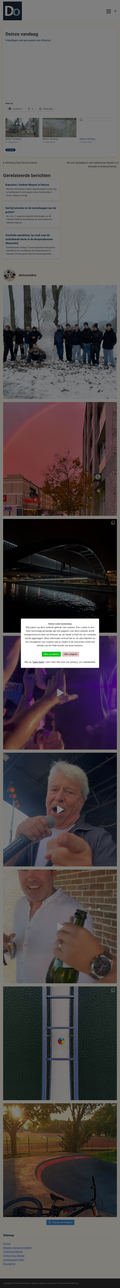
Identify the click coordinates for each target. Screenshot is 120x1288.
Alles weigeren (70, 654)
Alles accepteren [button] (51, 654)
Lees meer (38, 662)
